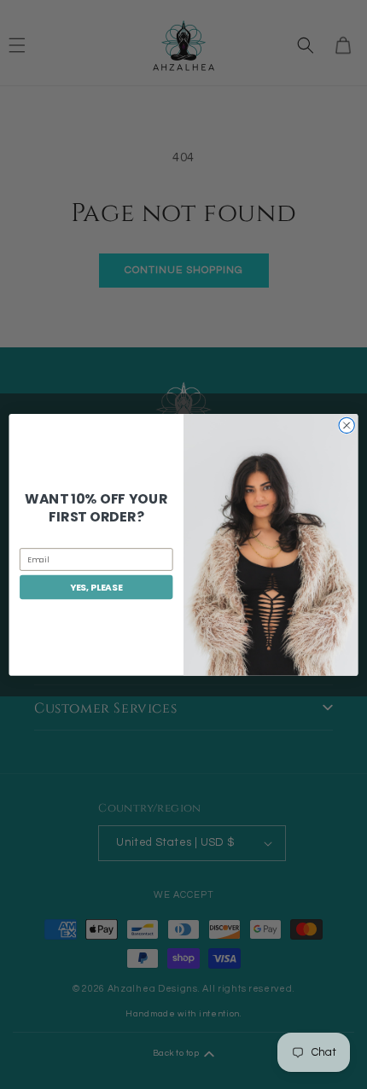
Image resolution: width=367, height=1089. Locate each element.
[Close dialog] (346, 425)
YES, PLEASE (96, 586)
